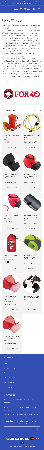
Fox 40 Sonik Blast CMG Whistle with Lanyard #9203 (10, 297)
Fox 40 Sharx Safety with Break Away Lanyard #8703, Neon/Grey (31, 257)
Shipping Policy (9, 368)
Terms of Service (9, 378)
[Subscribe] (37, 428)
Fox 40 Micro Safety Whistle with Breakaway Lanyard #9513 (32, 216)
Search (6, 363)
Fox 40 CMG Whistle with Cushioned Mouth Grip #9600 (11, 176)
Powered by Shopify (29, 446)
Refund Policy (9, 373)
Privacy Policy (9, 382)
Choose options (32, 147)
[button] (4, 9)
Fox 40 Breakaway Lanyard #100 (32, 136)
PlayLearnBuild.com (18, 446)
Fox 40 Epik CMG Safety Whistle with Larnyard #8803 (31, 176)
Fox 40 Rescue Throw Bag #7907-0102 (11, 256)
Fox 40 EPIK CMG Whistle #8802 (11, 216)
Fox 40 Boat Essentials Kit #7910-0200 (11, 136)
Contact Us (8, 387)
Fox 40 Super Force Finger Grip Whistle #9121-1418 (31, 297)
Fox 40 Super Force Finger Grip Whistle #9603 (11, 337)
